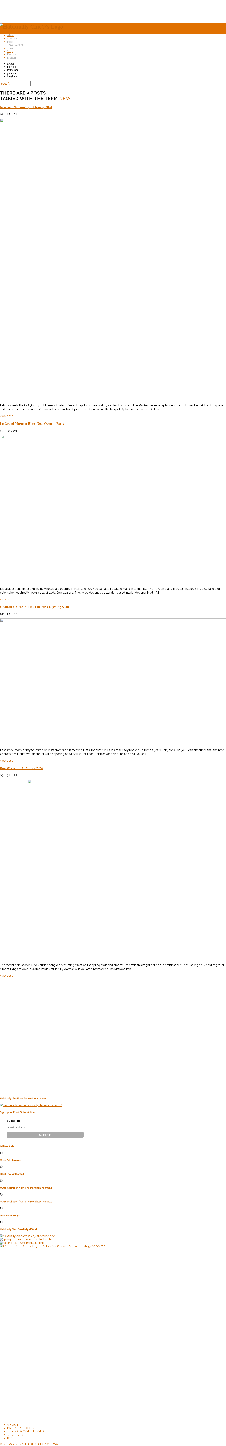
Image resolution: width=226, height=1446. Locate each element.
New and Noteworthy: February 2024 (26, 107)
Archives (15, 1434)
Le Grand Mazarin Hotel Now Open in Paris (32, 423)
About (13, 1424)
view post (6, 416)
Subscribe (13, 1120)
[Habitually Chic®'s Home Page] (32, 26)
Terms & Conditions (26, 1431)
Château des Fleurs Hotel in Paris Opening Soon (34, 606)
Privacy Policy (21, 1428)
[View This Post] (113, 260)
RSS (10, 1438)
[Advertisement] (113, 11)
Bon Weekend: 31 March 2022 (21, 767)
